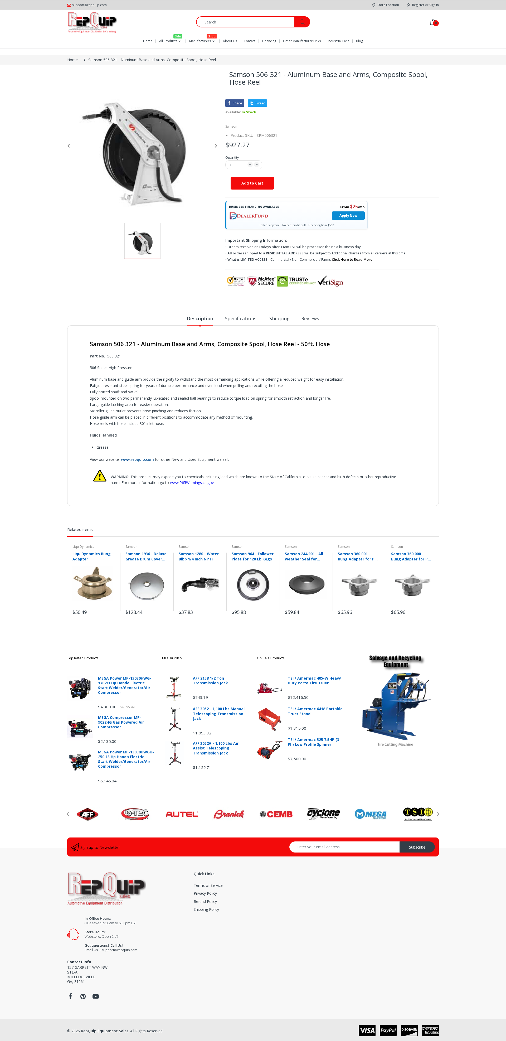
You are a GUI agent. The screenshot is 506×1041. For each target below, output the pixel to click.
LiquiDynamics (83, 546)
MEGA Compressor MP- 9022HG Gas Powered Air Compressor (121, 722)
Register (418, 5)
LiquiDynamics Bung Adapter (91, 556)
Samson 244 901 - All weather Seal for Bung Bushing (304, 556)
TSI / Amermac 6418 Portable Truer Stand (315, 711)
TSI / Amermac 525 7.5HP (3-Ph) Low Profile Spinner (314, 742)
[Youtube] (96, 998)
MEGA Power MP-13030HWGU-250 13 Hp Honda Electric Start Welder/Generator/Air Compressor (126, 759)
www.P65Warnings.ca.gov (192, 482)
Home (72, 59)
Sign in (434, 5)
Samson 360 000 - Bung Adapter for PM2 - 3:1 (412, 556)
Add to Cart (252, 183)
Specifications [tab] (241, 318)
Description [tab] (200, 318)
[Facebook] (70, 998)
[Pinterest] (83, 998)
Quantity (232, 157)
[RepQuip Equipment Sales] (92, 22)
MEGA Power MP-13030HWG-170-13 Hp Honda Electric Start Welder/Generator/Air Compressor (124, 685)
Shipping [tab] (279, 318)
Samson (231, 126)
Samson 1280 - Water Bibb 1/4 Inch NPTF (199, 556)
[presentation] (68, 814)
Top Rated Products (83, 658)
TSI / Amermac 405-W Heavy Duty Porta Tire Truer (314, 680)
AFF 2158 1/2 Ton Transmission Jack (210, 680)
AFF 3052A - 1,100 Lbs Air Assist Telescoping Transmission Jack (216, 748)
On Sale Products (271, 658)
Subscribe (417, 847)
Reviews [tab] (310, 318)
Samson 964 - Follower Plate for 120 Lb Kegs (253, 556)
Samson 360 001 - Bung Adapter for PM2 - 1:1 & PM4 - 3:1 (359, 556)
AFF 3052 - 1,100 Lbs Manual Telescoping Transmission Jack (219, 713)
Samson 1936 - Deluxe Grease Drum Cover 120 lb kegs (146, 556)
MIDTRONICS (172, 658)
